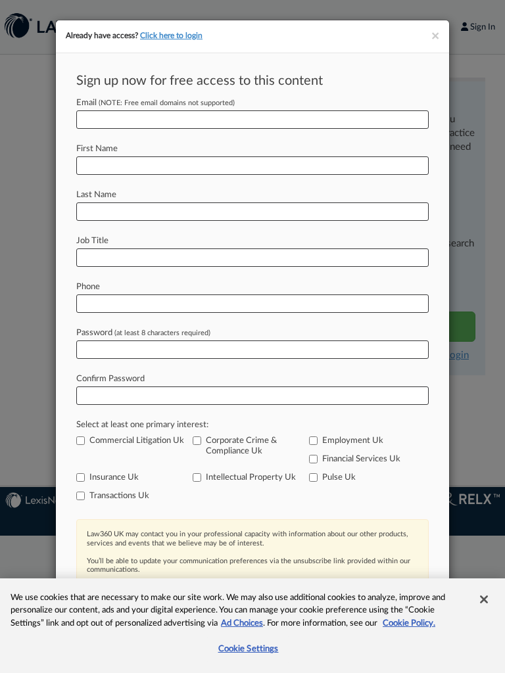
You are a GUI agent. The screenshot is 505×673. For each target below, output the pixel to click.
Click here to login (171, 35)
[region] (252, 625)
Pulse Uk (339, 477)
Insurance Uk (114, 477)
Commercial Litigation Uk (136, 440)
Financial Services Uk (361, 459)
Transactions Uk (119, 496)
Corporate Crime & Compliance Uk (241, 445)
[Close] (483, 599)
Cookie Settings (248, 649)
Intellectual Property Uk (251, 477)
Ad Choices (242, 623)
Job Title (92, 241)
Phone (88, 287)
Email (155, 103)
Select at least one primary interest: (142, 425)
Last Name (96, 195)
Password (143, 333)
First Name (97, 149)
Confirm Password (110, 379)
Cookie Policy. (409, 623)
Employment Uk (352, 440)
